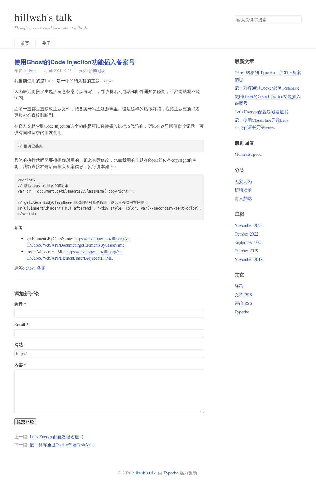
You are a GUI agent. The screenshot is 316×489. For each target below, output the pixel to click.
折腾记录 (97, 70)
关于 (46, 43)
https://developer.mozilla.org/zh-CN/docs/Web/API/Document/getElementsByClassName (79, 242)
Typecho (242, 312)
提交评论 (25, 421)
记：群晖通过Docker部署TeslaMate (62, 445)
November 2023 (249, 225)
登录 (239, 286)
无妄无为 (243, 181)
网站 (18, 344)
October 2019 (246, 250)
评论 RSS (243, 303)
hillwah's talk (43, 17)
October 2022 (246, 234)
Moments (243, 154)
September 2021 (249, 242)
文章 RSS (243, 295)
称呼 (18, 304)
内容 (18, 364)
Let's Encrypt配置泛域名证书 (56, 437)
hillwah (30, 70)
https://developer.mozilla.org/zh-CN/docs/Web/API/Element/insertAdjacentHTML (75, 255)
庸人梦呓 (243, 198)
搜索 (297, 19)
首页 (25, 43)
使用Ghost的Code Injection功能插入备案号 (74, 61)
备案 (41, 268)
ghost (30, 268)
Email (19, 324)
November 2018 (249, 259)
